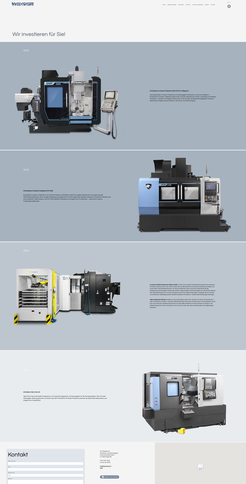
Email (9, 466)
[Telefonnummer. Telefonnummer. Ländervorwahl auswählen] (10, 475)
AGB (101, 468)
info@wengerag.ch (105, 466)
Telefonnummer (11, 472)
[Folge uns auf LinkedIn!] (229, 6)
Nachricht (10, 478)
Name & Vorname (11, 461)
